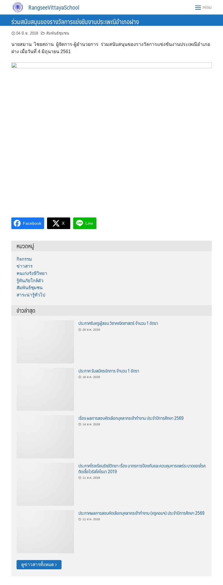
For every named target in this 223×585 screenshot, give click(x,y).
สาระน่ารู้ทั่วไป (31, 294)
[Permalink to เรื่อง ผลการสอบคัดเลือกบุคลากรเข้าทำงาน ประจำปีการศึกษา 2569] (45, 436)
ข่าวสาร (25, 266)
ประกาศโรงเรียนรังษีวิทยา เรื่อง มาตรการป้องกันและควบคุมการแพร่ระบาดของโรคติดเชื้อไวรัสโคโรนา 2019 (142, 468)
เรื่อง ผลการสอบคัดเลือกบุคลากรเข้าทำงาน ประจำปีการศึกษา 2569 (131, 418)
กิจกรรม (24, 259)
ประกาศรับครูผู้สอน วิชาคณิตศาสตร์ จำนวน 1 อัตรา (118, 323)
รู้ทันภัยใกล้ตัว (30, 280)
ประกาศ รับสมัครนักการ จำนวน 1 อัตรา (108, 371)
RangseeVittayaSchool (53, 7)
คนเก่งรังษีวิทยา (32, 273)
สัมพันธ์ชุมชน (57, 33)
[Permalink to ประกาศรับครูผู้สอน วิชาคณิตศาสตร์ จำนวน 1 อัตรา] (45, 341)
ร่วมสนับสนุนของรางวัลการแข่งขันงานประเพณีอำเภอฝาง (75, 21)
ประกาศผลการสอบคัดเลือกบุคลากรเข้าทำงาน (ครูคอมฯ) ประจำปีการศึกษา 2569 (141, 513)
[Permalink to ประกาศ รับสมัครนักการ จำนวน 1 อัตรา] (45, 388)
